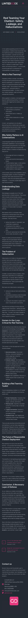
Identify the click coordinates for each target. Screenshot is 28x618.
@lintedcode (8, 593)
